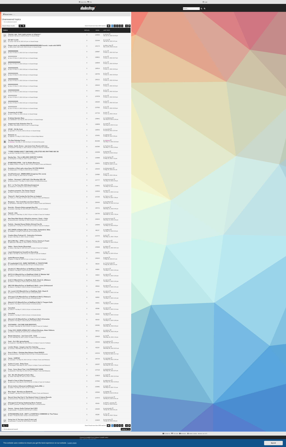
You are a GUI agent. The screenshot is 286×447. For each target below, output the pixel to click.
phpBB (88, 437)
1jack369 (12, 130)
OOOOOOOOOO (13, 90)
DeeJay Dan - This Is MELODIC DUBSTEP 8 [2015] (25, 157)
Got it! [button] (273, 443)
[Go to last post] (110, 34)
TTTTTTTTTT (12, 57)
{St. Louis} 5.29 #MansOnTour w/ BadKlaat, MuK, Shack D (28, 291)
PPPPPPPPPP (13, 84)
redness (12, 331)
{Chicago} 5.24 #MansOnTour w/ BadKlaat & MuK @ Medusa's (29, 297)
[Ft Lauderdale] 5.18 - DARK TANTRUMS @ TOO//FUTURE (28, 263)
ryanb (11, 125)
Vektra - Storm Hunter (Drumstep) (19, 246)
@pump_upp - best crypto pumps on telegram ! (24, 34)
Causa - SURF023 (14, 358)
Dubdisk (12, 393)
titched (11, 36)
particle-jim (13, 225)
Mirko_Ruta (13, 47)
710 (11, 337)
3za (11, 52)
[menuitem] (89, 2)
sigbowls (12, 136)
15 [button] (126, 26)
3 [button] (117, 26)
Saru (11, 415)
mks (11, 114)
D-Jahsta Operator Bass (16, 118)
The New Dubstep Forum (16, 140)
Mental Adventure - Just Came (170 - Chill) (22, 336)
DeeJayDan (13, 158)
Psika (11, 192)
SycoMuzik (13, 203)
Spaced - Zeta (12, 213)
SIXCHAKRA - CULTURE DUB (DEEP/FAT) (22, 325)
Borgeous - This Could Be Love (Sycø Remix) (23, 202)
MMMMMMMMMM (14, 62)
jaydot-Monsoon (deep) (16, 258)
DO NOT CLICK (13, 40)
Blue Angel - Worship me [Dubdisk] (20, 392)
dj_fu (11, 237)
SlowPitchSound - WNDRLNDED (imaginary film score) (27, 174)
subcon (12, 270)
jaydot (11, 259)
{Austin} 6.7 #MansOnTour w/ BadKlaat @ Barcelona (26, 269)
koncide (12, 209)
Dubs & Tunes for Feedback (41, 147)
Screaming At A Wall (15, 112)
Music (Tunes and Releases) (43, 164)
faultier (11, 387)
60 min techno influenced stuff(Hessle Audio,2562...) (26, 386)
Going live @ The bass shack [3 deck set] (22, 419)
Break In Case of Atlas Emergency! (20, 380)
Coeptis (12, 326)
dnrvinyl (12, 153)
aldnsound (12, 242)
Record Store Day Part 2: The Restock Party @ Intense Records (30, 397)
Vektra (11, 248)
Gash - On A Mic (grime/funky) (18, 341)
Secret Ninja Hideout (37, 136)
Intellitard (12, 231)
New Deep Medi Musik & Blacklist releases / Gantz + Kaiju (28, 218)
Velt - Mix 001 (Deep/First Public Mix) (20, 375)
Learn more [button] (72, 443)
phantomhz (13, 371)
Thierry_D (12, 197)
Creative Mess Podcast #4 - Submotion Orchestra (25, 235)
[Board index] (88, 7)
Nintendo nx (12, 135)
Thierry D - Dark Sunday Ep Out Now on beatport (25, 196)
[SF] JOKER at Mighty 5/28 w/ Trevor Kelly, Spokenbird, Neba (29, 230)
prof (11, 175)
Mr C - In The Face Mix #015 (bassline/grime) (23, 185)
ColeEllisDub (13, 119)
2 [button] (114, 26)
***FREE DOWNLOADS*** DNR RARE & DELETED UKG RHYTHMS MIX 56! (33, 151)
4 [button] (119, 26)
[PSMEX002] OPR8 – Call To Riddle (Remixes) (24, 163)
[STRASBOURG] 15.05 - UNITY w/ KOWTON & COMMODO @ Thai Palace (33, 414)
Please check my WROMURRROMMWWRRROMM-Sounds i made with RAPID (34, 45)
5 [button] (122, 26)
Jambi (11, 376)
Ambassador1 (13, 170)
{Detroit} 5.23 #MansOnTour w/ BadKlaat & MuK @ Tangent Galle (30, 302)
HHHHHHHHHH (13, 79)
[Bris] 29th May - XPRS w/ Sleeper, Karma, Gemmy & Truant (28, 241)
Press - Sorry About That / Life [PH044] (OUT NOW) (25, 369)
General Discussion (39, 142)
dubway (12, 142)
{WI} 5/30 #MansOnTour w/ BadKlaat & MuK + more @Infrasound (30, 285)
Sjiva (11, 253)
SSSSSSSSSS (13, 73)
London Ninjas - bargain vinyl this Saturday (23, 347)
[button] (108, 26)
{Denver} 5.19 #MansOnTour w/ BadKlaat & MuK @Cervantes (29, 319)
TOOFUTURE (14, 264)
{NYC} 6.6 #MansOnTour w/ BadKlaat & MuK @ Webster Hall (28, 274)
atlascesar (12, 382)
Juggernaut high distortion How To (20, 124)
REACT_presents (14, 404)
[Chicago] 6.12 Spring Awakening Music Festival (24, 403)
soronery (12, 348)
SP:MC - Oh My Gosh (15, 129)
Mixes (33, 153)
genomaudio (13, 410)
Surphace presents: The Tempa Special (21, 191)
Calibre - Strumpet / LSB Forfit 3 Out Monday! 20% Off (26, 179)
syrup (11, 41)
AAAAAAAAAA (13, 68)
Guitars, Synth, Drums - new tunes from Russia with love (27, 146)
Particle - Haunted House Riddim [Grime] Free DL (25, 224)
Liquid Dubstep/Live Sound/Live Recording (23, 252)
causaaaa (12, 359)
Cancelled (11, 308)
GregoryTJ (13, 214)
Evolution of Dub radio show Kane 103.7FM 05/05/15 (26, 168)
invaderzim (13, 186)
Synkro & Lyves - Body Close (18, 364)
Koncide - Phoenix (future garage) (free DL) (23, 207)
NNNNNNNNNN (13, 51)
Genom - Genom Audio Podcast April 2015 (22, 408)
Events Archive (37, 231)
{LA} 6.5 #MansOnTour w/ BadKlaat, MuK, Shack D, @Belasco (29, 280)
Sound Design (35, 36)
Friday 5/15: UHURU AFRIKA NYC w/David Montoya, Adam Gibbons (31, 330)
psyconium (13, 421)
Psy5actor (12, 147)
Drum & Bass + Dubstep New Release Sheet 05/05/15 (26, 352)
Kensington (13, 365)
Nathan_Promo (14, 164)
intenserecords (14, 181)
